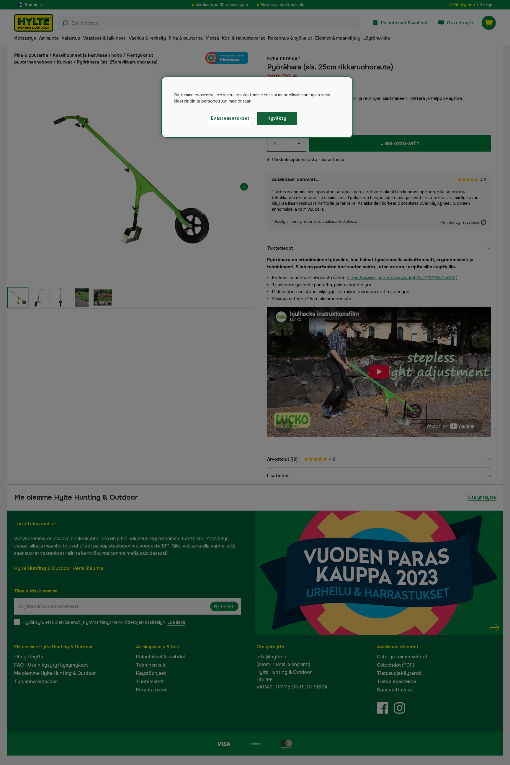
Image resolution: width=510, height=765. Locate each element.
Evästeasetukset (230, 118)
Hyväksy (277, 118)
